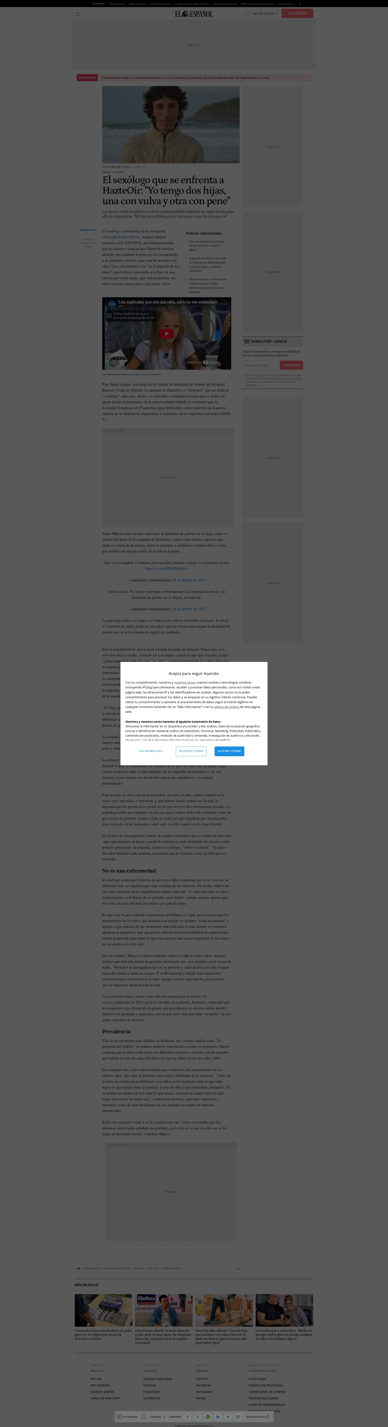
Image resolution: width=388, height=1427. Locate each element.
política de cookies (227, 707)
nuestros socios (185, 682)
